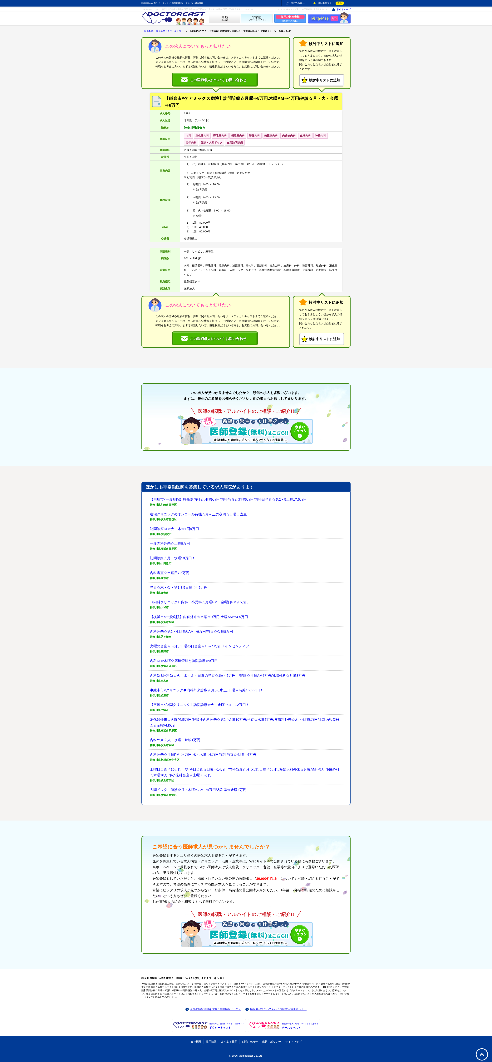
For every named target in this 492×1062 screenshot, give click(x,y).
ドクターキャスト (226, 1026)
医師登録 (324, 18)
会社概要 (196, 1041)
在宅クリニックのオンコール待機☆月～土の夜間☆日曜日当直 (198, 514)
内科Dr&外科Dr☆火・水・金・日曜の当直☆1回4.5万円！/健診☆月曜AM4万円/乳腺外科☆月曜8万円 (227, 675)
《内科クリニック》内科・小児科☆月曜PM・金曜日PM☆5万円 (199, 602)
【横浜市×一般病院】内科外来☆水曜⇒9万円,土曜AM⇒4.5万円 (199, 617)
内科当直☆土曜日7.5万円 (169, 573)
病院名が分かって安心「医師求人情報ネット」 (278, 1009)
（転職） (224, 19)
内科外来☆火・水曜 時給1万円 (175, 740)
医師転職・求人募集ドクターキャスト (164, 31)
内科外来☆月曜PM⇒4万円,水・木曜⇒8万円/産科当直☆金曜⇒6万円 (203, 755)
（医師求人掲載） (290, 18)
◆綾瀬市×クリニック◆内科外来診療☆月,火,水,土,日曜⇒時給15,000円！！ (208, 690)
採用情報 (211, 1041)
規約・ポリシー (271, 1041)
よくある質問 (229, 1041)
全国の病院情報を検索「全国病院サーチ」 (215, 1009)
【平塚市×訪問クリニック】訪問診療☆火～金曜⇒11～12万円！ (199, 705)
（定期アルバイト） (256, 19)
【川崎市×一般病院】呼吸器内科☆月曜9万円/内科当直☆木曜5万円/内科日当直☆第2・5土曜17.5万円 (228, 499)
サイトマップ (344, 9)
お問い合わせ (250, 1041)
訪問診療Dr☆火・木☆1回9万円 (174, 529)
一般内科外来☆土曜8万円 (170, 543)
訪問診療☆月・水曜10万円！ (172, 558)
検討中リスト (330, 3)
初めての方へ (297, 3)
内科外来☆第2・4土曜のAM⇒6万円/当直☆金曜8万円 (191, 631)
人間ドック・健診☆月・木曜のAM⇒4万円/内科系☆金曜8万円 (198, 790)
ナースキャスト (300, 1026)
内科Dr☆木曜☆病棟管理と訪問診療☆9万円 (184, 661)
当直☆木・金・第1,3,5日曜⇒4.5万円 (178, 587)
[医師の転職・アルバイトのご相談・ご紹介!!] (246, 430)
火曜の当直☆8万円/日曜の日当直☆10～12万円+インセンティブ (199, 646)
